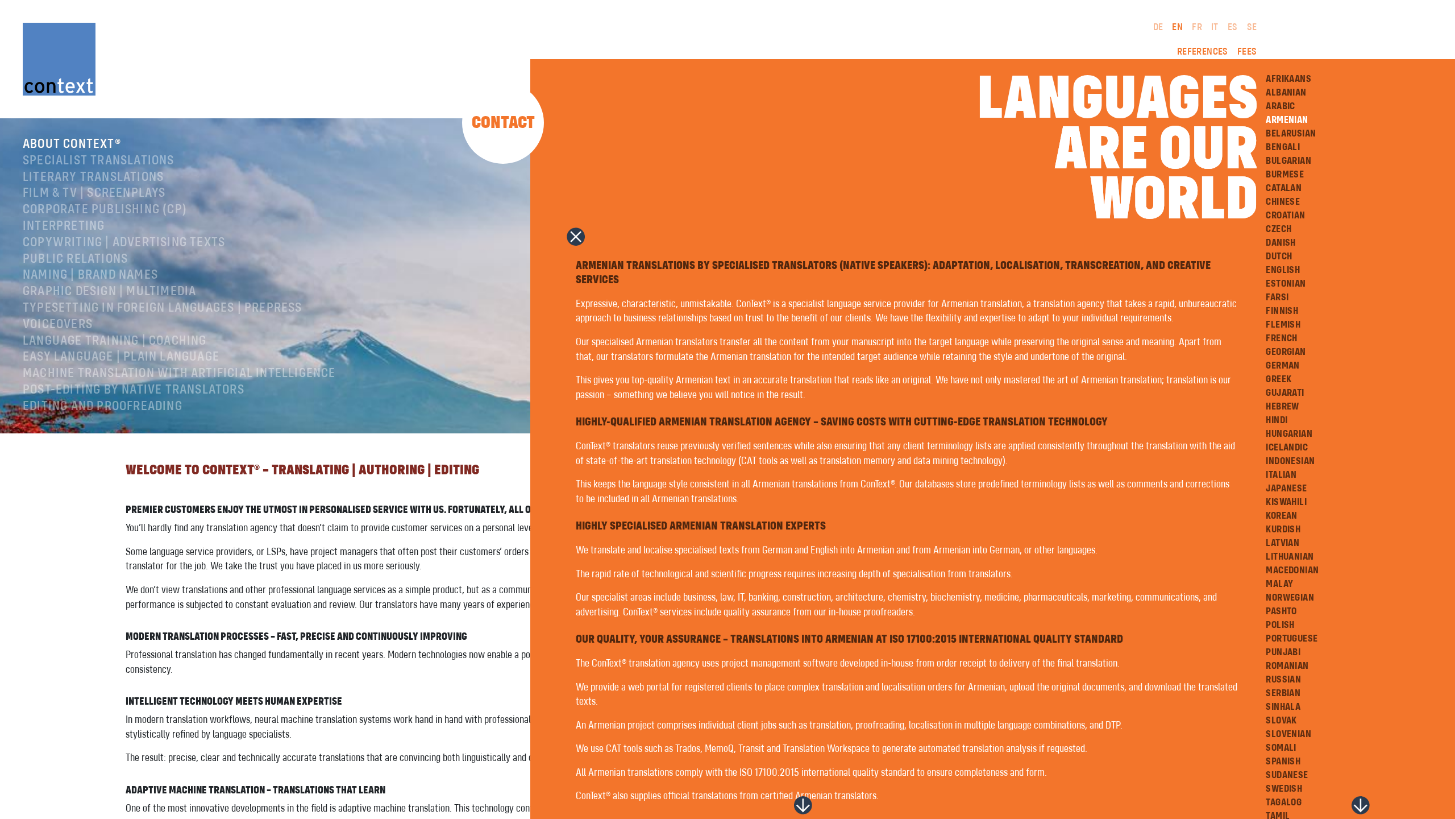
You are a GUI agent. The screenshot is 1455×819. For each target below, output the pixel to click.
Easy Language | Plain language (121, 357)
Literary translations (93, 177)
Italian (1281, 475)
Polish (1280, 625)
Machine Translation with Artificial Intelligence (179, 373)
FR (1197, 27)
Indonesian (1290, 461)
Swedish (1284, 789)
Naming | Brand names (90, 275)
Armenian (1287, 120)
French (1281, 338)
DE (1158, 27)
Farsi (1277, 297)
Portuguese (1291, 639)
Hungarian (1289, 434)
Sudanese (1287, 775)
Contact (503, 123)
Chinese (1283, 202)
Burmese (1285, 174)
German (1282, 366)
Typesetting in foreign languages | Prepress (162, 308)
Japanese (1286, 488)
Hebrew (1282, 407)
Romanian (1287, 666)
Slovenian (1288, 734)
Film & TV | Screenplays (94, 193)
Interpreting (64, 226)
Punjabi (1283, 652)
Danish (1280, 243)
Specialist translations (98, 161)
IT (1215, 27)
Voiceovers (58, 325)
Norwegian (1290, 598)
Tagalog (1284, 802)
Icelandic (1287, 447)
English (1283, 270)
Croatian (1285, 215)
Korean (1281, 516)
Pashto (1281, 611)
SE (1252, 27)
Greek (1278, 379)
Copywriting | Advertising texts (124, 243)
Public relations (75, 259)
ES (1233, 27)
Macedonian (1292, 570)
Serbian (1283, 693)
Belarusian (1291, 134)
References (1202, 52)
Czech (1278, 229)
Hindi (1276, 420)
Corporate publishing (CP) (105, 210)
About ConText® (72, 144)
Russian (1283, 680)
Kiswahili (1286, 502)
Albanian (1286, 93)
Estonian (1286, 284)
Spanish (1283, 761)
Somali (1281, 748)
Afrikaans (1288, 79)
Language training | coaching (115, 341)
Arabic (1280, 106)
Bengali (1283, 147)
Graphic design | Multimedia (109, 292)
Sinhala (1283, 707)
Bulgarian (1288, 161)
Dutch (1279, 256)
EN (1177, 27)
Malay (1279, 584)
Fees (1247, 52)
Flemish (1283, 325)
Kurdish (1283, 529)
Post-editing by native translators (133, 390)
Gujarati (1285, 393)
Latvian (1282, 543)
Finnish (1282, 311)
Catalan (1284, 188)
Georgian (1286, 352)
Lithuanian (1289, 557)
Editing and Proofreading (102, 406)
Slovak (1281, 720)
